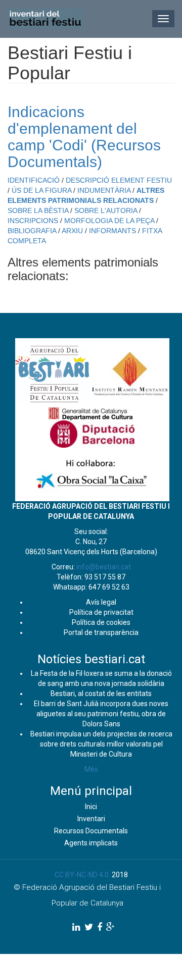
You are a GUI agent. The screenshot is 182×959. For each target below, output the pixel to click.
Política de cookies (101, 622)
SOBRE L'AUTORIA (105, 210)
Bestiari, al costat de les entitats (101, 693)
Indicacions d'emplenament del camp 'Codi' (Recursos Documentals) (84, 136)
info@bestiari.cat (103, 567)
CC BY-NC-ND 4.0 (82, 875)
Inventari (91, 819)
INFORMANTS (112, 231)
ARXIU (72, 231)
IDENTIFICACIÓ (34, 180)
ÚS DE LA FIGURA (41, 190)
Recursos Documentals (91, 831)
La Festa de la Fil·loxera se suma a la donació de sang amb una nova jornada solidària (101, 678)
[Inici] (45, 19)
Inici (91, 807)
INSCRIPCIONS (33, 221)
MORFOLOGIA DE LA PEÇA (109, 221)
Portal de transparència (101, 632)
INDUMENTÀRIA (103, 190)
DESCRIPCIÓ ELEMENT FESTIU (119, 180)
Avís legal (101, 602)
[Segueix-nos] (76, 927)
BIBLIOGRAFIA (32, 231)
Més (91, 769)
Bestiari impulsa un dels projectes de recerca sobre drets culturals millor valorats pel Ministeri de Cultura (101, 744)
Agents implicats (91, 843)
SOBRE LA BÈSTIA (38, 210)
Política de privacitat (101, 612)
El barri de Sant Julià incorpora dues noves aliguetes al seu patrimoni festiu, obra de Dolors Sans (101, 714)
